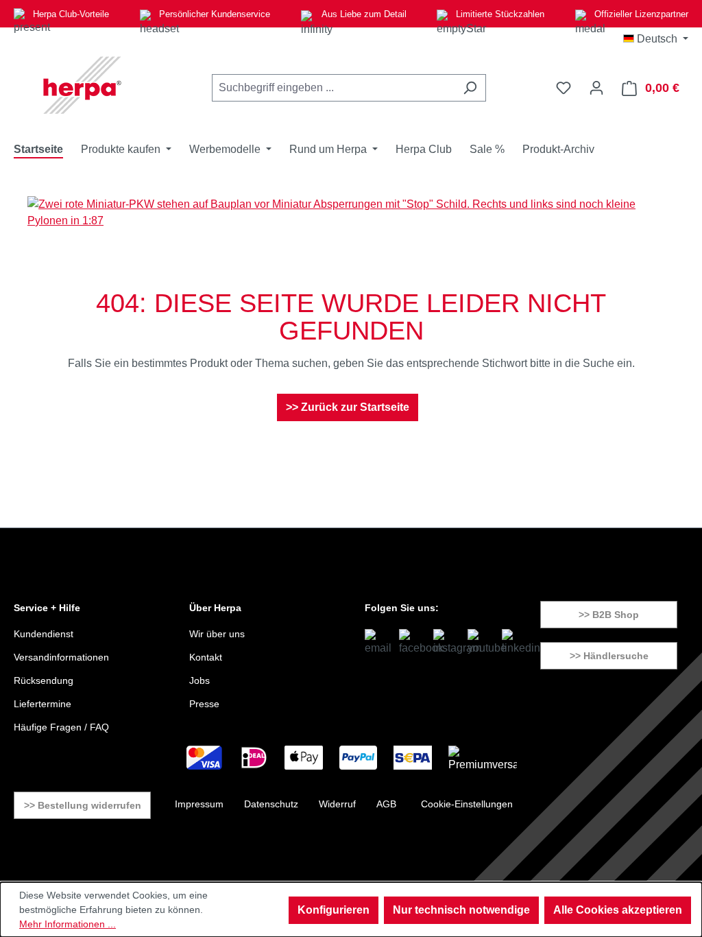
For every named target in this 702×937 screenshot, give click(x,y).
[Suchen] (470, 88)
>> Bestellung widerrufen (82, 805)
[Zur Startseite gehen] (82, 85)
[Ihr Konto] (596, 88)
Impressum (199, 803)
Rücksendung (43, 680)
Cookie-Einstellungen (467, 803)
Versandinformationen (61, 657)
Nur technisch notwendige (461, 910)
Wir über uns (217, 633)
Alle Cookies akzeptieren (617, 910)
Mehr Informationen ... (67, 923)
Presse (204, 703)
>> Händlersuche (609, 655)
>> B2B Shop (609, 614)
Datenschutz (271, 803)
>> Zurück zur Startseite (347, 407)
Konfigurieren (334, 910)
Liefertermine (42, 703)
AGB (386, 803)
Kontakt (205, 657)
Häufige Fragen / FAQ (61, 727)
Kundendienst (43, 633)
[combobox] (333, 88)
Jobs (199, 680)
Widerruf (337, 803)
